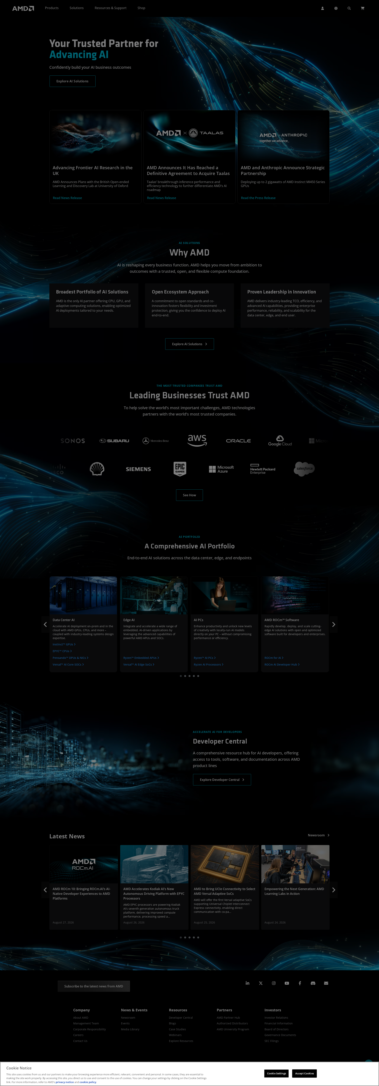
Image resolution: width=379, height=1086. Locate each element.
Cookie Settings (276, 1073)
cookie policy (88, 1082)
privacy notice (65, 1082)
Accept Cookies (304, 1073)
